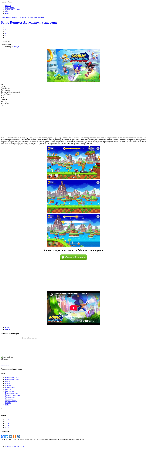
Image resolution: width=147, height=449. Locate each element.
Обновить (4, 359)
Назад (7, 327)
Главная (4, 17)
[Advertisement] (73, 121)
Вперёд (8, 329)
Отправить (5, 365)
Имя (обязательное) (30, 338)
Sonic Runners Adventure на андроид (29, 22)
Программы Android (25, 17)
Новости (40, 17)
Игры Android (12, 17)
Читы (35, 17)
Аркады (16, 47)
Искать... (4, 2)
